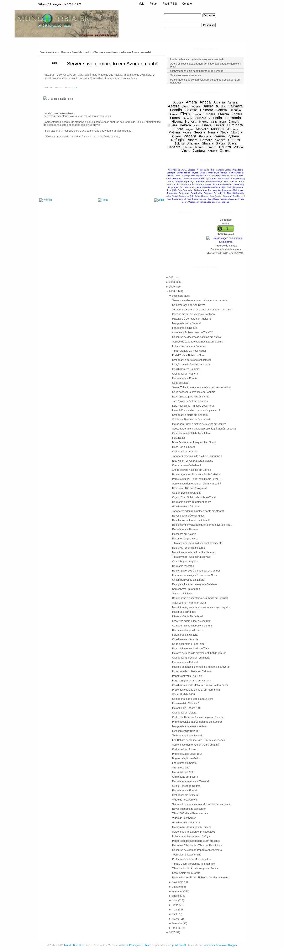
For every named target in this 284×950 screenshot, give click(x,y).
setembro (177, 891)
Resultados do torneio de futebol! (191, 520)
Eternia (223, 114)
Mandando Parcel (211, 187)
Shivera (207, 143)
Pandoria (205, 136)
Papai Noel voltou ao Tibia (187, 676)
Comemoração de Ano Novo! (188, 305)
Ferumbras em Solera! (184, 763)
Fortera (237, 114)
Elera (185, 114)
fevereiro (177, 923)
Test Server (238, 196)
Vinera (186, 150)
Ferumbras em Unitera (185, 634)
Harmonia (233, 118)
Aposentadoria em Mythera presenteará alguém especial (204, 428)
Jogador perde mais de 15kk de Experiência (197, 456)
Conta (240, 175)
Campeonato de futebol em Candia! (192, 625)
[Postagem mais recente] (45, 200)
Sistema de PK (186, 196)
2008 (172, 291)
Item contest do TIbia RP (186, 731)
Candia (176, 110)
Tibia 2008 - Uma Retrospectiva (190, 813)
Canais (219, 170)
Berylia (220, 106)
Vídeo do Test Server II (185, 799)
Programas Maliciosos (232, 190)
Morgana (232, 129)
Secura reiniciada (182, 593)
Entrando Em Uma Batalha (209, 181)
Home (65, 52)
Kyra (197, 125)
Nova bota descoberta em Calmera (192, 671)
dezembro (178, 295)
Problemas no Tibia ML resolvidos (191, 859)
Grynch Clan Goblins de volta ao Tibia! (194, 497)
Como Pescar (181, 175)
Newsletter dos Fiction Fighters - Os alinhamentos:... (201, 877)
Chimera (206, 110)
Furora (175, 118)
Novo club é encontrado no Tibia (190, 648)
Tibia (146, 945)
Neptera (199, 132)
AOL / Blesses (188, 170)
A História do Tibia (205, 170)
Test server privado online (186, 854)
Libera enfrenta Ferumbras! (187, 616)
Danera (221, 110)
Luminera (235, 125)
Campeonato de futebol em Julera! (191, 433)
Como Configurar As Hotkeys (213, 173)
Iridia (214, 121)
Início (141, 3)
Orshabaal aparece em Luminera (191, 657)
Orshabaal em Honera (184, 451)
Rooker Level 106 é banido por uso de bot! (196, 570)
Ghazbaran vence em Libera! (188, 579)
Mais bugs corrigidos (184, 611)
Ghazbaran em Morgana (186, 822)
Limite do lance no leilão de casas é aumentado (197, 59)
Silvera (220, 143)
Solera (232, 143)
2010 (172, 282)
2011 (172, 277)
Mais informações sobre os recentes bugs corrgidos (201, 607)
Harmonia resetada (183, 566)
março (176, 918)
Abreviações (174, 170)
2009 (172, 286)
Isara (222, 121)
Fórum (153, 3)
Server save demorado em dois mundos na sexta (199, 300)
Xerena (212, 150)
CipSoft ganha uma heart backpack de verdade (196, 71)
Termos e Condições (129, 945)
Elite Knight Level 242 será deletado (192, 460)
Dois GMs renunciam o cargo (188, 547)
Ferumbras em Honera (185, 529)
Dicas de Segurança (184, 181)
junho (175, 905)
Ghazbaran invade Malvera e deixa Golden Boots (200, 685)
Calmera (235, 106)
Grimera (200, 118)
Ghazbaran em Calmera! (186, 369)
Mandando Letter (193, 187)
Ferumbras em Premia (184, 378)
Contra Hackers (173, 178)
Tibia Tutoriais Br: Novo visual (189, 350)
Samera (206, 140)
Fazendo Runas (203, 184)
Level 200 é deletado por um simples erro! (196, 410)
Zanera (225, 150)
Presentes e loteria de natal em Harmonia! (196, 689)
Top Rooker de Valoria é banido (190, 401)
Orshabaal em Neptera (185, 373)
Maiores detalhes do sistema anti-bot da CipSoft (199, 653)
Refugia (177, 140)
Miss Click (226, 187)
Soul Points (215, 196)
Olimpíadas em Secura (185, 776)
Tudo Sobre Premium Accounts (222, 199)
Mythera (174, 132)
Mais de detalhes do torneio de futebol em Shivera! (201, 666)
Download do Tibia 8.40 (185, 703)
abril (175, 914)
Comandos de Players (187, 173)
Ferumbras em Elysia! (184, 790)
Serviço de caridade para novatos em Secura (197, 341)
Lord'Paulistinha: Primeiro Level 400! (193, 405)
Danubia (235, 110)
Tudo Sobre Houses (196, 199)
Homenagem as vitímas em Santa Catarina (196, 474)
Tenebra (174, 147)
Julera (172, 125)
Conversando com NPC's (195, 178)
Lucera (219, 125)
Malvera (202, 129)
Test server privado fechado (187, 735)
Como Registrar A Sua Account (204, 175)
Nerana (213, 132)
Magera (189, 129)
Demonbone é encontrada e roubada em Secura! (200, 598)
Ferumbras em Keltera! (185, 662)
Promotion (172, 193)
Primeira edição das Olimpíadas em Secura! (197, 721)
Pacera (189, 136)
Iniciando (238, 184)
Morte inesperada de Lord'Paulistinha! (193, 552)
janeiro (176, 927)
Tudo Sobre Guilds (176, 199)
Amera (191, 102)
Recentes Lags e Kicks (185, 538)
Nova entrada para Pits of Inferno (190, 396)
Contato (187, 3)
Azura (196, 106)
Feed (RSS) (170, 3)
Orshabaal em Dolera (184, 712)
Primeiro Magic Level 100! (187, 753)
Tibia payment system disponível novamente (197, 543)
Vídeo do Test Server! (184, 818)
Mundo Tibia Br (72, 945)
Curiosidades (237, 178)
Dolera (173, 114)
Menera (217, 129)
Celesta (191, 110)
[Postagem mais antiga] (159, 200)
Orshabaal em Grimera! (185, 795)
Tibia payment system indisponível (191, 556)
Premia (219, 136)
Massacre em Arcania (184, 534)
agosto (176, 895)
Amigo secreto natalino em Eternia (191, 469)
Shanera (192, 143)
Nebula (187, 132)
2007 (172, 932)
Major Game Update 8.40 (186, 708)
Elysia (197, 114)
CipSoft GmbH (178, 945)
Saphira (220, 140)
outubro (176, 886)
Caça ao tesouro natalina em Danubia (193, 392)
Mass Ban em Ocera (183, 447)
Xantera (199, 151)
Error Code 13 (230, 181)
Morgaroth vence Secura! (186, 323)
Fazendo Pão (187, 184)
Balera (208, 106)
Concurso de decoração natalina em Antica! (196, 337)
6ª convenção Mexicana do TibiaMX (192, 332)
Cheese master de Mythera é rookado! (193, 314)
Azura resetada (180, 767)
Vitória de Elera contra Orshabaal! (191, 419)
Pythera (233, 136)
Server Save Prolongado (186, 589)
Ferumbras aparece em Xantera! (190, 781)
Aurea (185, 106)
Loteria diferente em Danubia (188, 346)
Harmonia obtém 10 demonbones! (191, 502)
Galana (187, 118)
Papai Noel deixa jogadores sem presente (196, 840)
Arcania (219, 102)
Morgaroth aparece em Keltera (189, 726)
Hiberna (177, 121)
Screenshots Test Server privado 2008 (193, 831)
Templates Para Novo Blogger (220, 945)
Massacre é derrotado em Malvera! (191, 318)
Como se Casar (228, 175)
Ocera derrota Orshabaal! (186, 465)
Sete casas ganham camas (185, 75)
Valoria (238, 147)
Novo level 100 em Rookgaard (189, 488)
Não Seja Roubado (182, 190)
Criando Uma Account (219, 178)
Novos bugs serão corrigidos (188, 515)
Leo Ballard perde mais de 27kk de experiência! (199, 740)
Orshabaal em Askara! (184, 749)
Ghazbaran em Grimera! (185, 506)
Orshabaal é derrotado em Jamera (191, 360)
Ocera (176, 136)
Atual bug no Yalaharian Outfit (189, 602)
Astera (174, 106)
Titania (198, 147)
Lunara (178, 129)
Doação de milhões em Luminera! (191, 364)
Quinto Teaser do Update (186, 785)
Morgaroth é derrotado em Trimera (191, 827)
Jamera (234, 121)
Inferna (203, 121)
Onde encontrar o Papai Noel (188, 643)
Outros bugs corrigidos (185, 561)
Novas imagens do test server (189, 808)
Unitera (225, 147)
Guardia (215, 118)
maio (175, 909)
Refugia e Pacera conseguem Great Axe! (195, 584)
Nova (224, 132)
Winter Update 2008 (183, 694)
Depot (170, 181)
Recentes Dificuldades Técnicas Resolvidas (197, 845)
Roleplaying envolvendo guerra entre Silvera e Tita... (202, 524)
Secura (234, 140)
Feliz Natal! (178, 437)
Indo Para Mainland (222, 184)
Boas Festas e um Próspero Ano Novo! (194, 442)
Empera (209, 114)
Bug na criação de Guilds (186, 758)
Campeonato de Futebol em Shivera (192, 698)
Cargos (228, 170)
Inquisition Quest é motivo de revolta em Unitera (199, 424)
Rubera (192, 140)
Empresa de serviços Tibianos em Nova (194, 575)
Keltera (185, 125)
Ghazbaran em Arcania (185, 639)
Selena (179, 143)
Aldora (178, 102)
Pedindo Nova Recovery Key (207, 190)
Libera (207, 125)
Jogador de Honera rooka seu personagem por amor (202, 309)
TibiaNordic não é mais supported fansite (195, 868)
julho (175, 900)
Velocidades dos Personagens (214, 202)
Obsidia (236, 132)
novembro (178, 882)
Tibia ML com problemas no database (193, 863)
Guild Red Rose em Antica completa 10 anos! (197, 717)
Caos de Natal (180, 382)
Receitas (208, 193)
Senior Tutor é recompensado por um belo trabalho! (201, 387)
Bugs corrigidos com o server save (191, 680)
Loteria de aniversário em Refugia (191, 836)
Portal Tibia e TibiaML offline (188, 355)
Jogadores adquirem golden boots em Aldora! (198, 511)
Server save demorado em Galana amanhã (196, 483)
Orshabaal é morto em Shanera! (190, 414)
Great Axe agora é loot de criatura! (191, 621)
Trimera (211, 147)
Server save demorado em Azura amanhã (112, 63)
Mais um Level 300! (183, 772)
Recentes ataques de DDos (187, 630)
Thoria (187, 147)
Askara (232, 102)
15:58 (73, 87)
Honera (190, 121)
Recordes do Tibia (222, 193)
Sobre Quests (201, 196)
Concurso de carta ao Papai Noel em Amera (197, 850)
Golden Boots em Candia (186, 492)
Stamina (227, 196)
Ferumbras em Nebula (185, 327)
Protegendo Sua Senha (190, 193)
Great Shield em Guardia (186, 873)
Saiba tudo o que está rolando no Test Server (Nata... (202, 804)
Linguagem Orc (175, 187)
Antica (205, 102)
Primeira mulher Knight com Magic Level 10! (197, 479)
